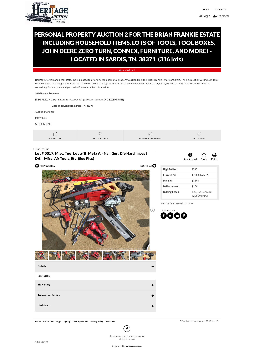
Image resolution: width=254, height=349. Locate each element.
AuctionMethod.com (134, 346)
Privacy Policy (96, 321)
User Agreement (80, 321)
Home (206, 9)
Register (223, 16)
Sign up (66, 321)
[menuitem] (206, 9)
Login (206, 16)
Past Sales (110, 321)
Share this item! (168, 210)
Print (214, 159)
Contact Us (221, 9)
